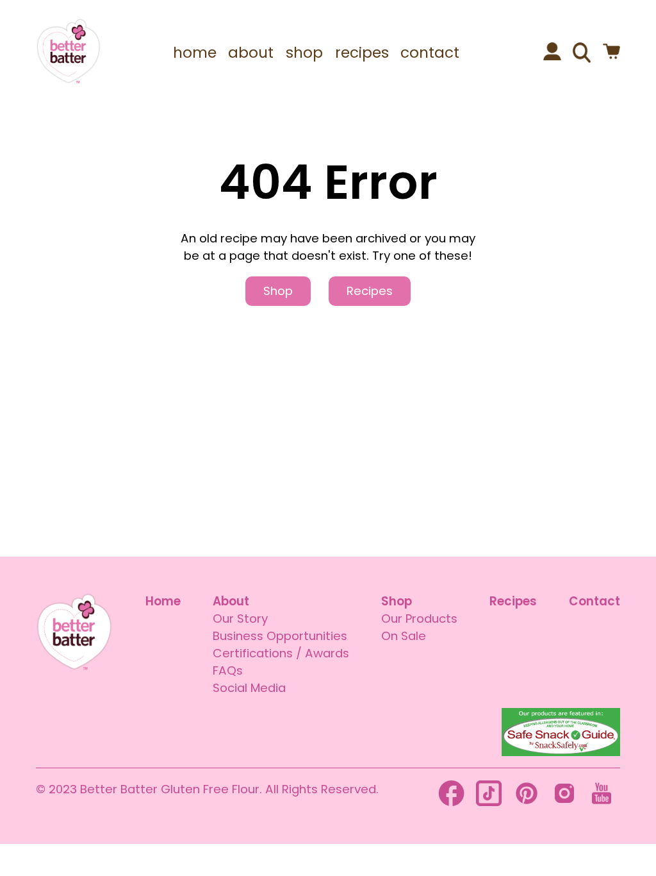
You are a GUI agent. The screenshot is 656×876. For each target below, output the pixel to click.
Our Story (240, 619)
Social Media (249, 688)
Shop (278, 291)
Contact (594, 601)
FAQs (228, 670)
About (231, 601)
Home (163, 601)
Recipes (370, 291)
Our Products (419, 619)
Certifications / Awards (281, 653)
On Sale (403, 636)
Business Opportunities (280, 636)
